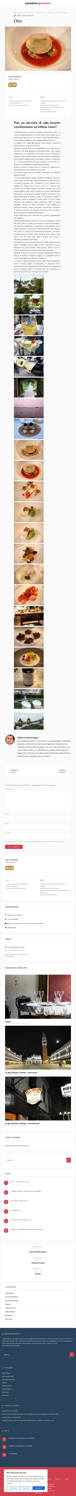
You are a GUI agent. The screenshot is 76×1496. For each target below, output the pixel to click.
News (66, 1479)
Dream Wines (9, 1293)
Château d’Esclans (38, 1263)
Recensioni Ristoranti (11, 1300)
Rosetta (38, 1274)
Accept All (38, 1488)
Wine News (8, 1315)
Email (7, 823)
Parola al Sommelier (11, 1297)
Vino (49, 1479)
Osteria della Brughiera (38, 1252)
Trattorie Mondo (10, 1312)
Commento (9, 789)
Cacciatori (15, 1411)
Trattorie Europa (10, 1308)
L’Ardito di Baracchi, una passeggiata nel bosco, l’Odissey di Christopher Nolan (35, 1414)
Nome (7, 814)
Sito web (7, 832)
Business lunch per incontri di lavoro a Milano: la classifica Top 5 (34, 1420)
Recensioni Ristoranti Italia (58, 12)
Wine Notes (8, 1319)
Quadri (7, 1021)
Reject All (26, 1488)
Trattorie (7, 1304)
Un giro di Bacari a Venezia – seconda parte (22, 1123)
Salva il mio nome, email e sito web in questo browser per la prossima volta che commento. (36, 841)
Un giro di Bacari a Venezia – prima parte (21, 1072)
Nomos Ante (17, 1417)
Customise (13, 1488)
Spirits (58, 1479)
